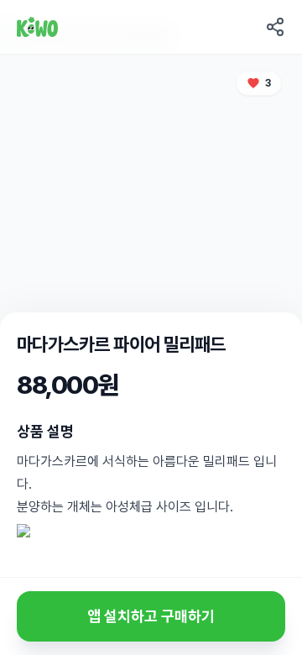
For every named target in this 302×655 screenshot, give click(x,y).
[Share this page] (275, 27)
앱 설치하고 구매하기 (151, 616)
